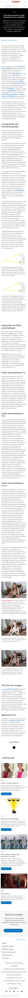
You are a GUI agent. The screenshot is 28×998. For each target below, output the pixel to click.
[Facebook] (6, 991)
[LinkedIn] (14, 991)
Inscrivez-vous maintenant (13, 930)
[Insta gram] (10, 991)
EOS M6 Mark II (12, 90)
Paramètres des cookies (14, 983)
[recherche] (6, 2)
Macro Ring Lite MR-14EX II (10, 94)
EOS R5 (21, 81)
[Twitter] (17, 991)
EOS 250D (10, 89)
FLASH (14, 12)
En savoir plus (6, 793)
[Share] (14, 747)
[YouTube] (21, 991)
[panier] (2, 2)
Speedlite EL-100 (18, 83)
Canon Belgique (13, 988)
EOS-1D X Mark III (7, 600)
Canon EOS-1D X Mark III (11, 689)
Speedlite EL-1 (16, 74)
